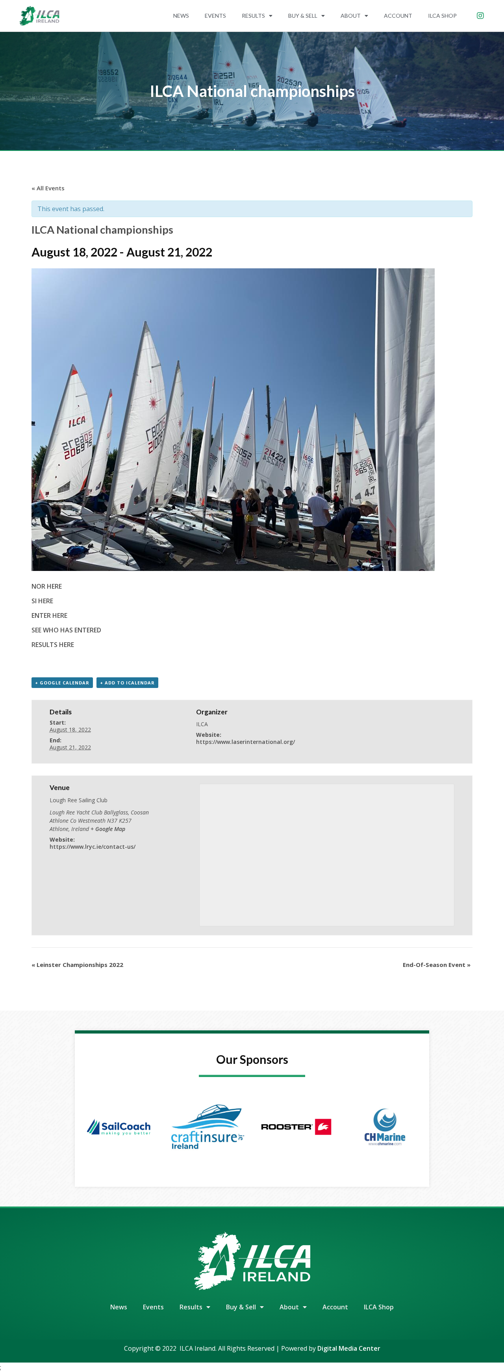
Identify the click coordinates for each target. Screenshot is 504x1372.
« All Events (48, 188)
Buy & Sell (302, 15)
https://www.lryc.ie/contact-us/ (92, 846)
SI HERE (42, 601)
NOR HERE (47, 586)
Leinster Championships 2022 (77, 965)
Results (253, 15)
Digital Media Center (348, 1348)
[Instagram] (480, 16)
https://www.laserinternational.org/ (245, 741)
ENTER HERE (49, 615)
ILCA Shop (442, 15)
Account (398, 15)
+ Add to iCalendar (127, 683)
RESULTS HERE (53, 644)
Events (215, 15)
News (181, 15)
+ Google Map (108, 829)
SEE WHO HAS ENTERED (66, 630)
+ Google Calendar (62, 683)
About (351, 15)
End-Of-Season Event (437, 965)
